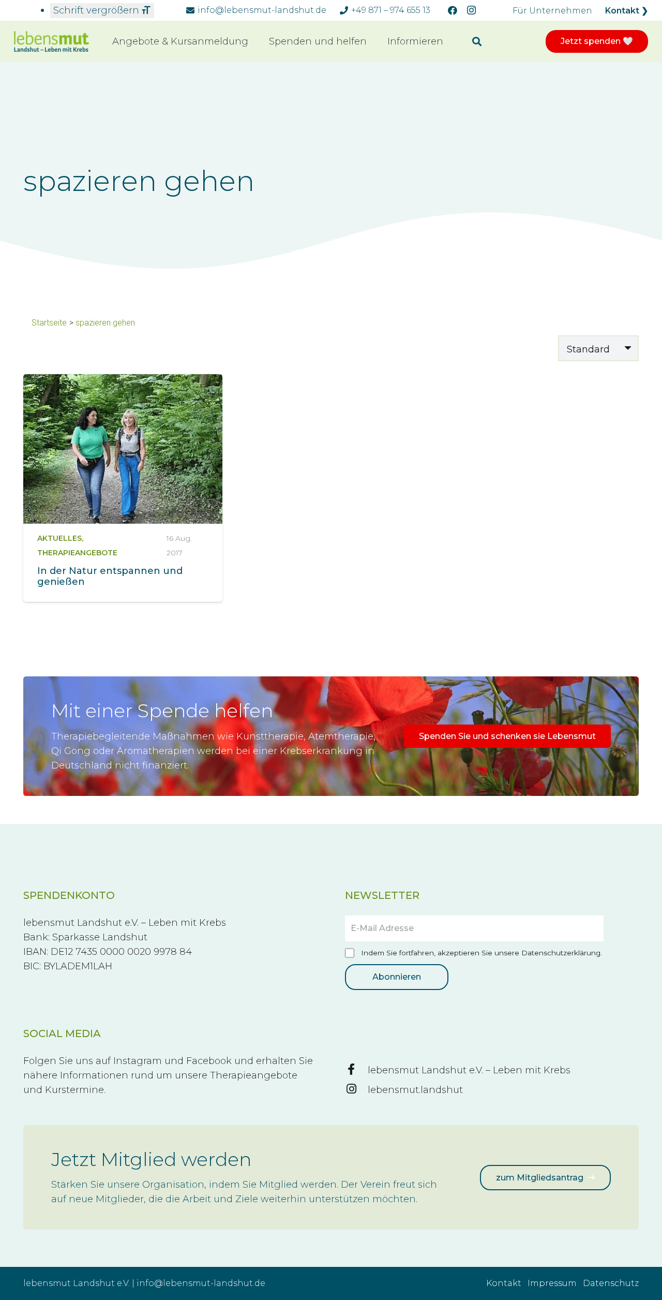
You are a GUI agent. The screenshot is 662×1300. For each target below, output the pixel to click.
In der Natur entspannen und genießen (110, 576)
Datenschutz (611, 1283)
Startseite (49, 323)
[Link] (51, 41)
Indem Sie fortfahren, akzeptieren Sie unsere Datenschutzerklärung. (480, 953)
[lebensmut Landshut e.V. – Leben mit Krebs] (356, 1070)
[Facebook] (452, 10)
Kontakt (503, 1283)
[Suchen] (477, 41)
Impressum (552, 1283)
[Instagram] (471, 10)
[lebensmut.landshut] (356, 1090)
